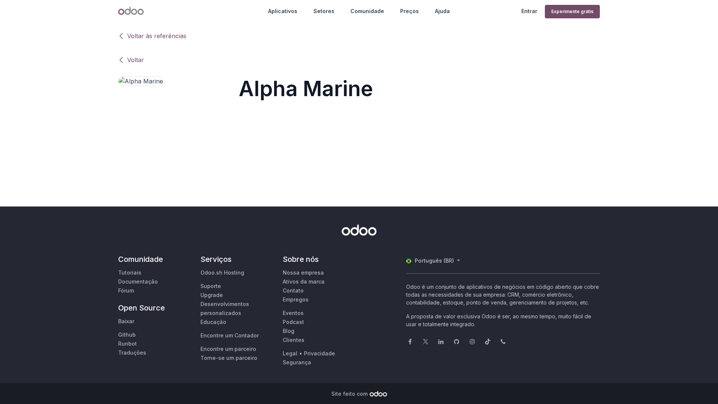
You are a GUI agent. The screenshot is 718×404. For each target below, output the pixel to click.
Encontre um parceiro (228, 349)
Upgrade (211, 295)
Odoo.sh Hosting (222, 272)
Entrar (529, 11)
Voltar (135, 60)
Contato (293, 290)
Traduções (132, 352)
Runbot (127, 343)
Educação (213, 322)
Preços (409, 11)
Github (127, 334)
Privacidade (319, 353)
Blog (288, 331)
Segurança (297, 362)
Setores (323, 11)
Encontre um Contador (229, 335)
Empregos (296, 299)
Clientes (293, 340)
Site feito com (349, 394)
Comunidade (367, 11)
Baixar (126, 321)
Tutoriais (129, 272)
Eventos (293, 313)
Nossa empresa (303, 272)
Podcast (293, 322)
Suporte (210, 286)
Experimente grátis (572, 11)
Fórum (126, 290)
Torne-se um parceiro (228, 358)
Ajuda (442, 11)
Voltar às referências (156, 36)
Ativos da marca (304, 281)
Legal (290, 353)
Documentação (138, 281)
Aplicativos (282, 11)
